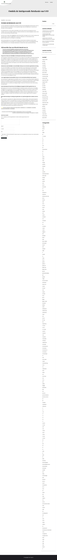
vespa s (43, 524)
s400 (43, 451)
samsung (44, 460)
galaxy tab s (44, 269)
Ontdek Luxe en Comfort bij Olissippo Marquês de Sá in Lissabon (48, 39)
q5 (42, 400)
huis (43, 290)
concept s (44, 226)
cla (42, 222)
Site (1, 131)
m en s (43, 327)
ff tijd (43, 258)
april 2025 (44, 89)
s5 (42, 453)
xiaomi (43, 546)
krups (43, 314)
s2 (42, 441)
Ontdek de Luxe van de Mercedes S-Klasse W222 (48, 45)
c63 (43, 213)
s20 (43, 443)
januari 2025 (44, 95)
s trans (43, 436)
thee (43, 505)
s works (43, 438)
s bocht (43, 423)
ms (42, 366)
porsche (43, 393)
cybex (43, 230)
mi (42, 355)
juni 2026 (43, 63)
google (43, 276)
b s (42, 188)
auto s (43, 185)
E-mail (2, 128)
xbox (43, 545)
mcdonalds (44, 338)
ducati (43, 245)
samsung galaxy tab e (46, 464)
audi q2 (43, 177)
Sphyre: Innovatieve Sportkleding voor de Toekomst (48, 42)
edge (43, 250)
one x (43, 380)
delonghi (43, 235)
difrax (43, 237)
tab (43, 494)
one (43, 378)
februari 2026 (44, 70)
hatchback (44, 282)
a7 (42, 153)
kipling (43, 305)
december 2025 (45, 74)
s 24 (43, 411)
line (43, 321)
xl (42, 548)
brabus (43, 211)
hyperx (43, 291)
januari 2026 (44, 72)
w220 (43, 539)
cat (43, 218)
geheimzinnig (12, 107)
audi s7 (43, 179)
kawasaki (44, 303)
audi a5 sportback (45, 173)
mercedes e (44, 351)
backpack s (44, 192)
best (43, 201)
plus (43, 389)
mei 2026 (44, 65)
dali (43, 233)
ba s (43, 190)
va (42, 516)
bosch (43, 207)
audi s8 (43, 181)
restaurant (44, 406)
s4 (42, 449)
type (43, 509)
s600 (43, 458)
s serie (43, 434)
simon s (43, 481)
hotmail (43, 288)
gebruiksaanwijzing (45, 273)
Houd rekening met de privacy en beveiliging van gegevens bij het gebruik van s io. (17, 52)
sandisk (43, 470)
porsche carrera (45, 396)
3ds (43, 130)
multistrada (44, 368)
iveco (43, 295)
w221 (43, 541)
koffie (43, 306)
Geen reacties (8, 20)
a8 (42, 155)
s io (25, 107)
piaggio (43, 385)
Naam (2, 126)
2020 (43, 125)
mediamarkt (44, 342)
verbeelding (34, 107)
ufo (42, 511)
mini (43, 357)
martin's (43, 331)
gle (42, 275)
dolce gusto (44, 243)
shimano (43, 479)
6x (42, 134)
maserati (44, 333)
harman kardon (45, 280)
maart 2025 (44, 91)
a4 (42, 143)
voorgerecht (44, 533)
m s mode (44, 329)
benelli (43, 200)
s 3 (42, 413)
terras (43, 501)
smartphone (44, 485)
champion (44, 220)
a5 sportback (44, 149)
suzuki (43, 492)
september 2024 (45, 102)
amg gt (43, 162)
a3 (42, 141)
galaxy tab (44, 267)
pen (43, 381)
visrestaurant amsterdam (46, 530)
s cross (43, 425)
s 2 (42, 410)
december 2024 (45, 97)
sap (43, 471)
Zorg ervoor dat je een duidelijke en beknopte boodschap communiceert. (15, 49)
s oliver (43, 430)
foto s (43, 260)
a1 (42, 138)
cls (42, 224)
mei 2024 (44, 110)
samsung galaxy (45, 462)
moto (43, 365)
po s (43, 391)
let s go (43, 320)
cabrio (43, 215)
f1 (42, 252)
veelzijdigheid (29, 107)
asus (43, 168)
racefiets (44, 402)
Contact (51, 2)
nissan (43, 372)
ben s (43, 198)
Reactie (2, 118)
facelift (43, 254)
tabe (43, 496)
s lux (43, 428)
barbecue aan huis (45, 196)
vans (43, 518)
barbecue (44, 194)
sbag (43, 473)
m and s (43, 325)
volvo (43, 531)
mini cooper (44, 359)
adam (43, 156)
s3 (42, 447)
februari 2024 (44, 115)
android (43, 164)
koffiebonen (44, 308)
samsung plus (44, 466)
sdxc (43, 477)
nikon (43, 370)
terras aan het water (46, 503)
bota (43, 209)
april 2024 (44, 112)
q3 (42, 398)
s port (43, 432)
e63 (43, 246)
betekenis (8, 107)
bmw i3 (43, 205)
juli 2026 (43, 61)
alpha (43, 158)
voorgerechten (45, 535)
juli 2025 (43, 83)
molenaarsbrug (45, 363)
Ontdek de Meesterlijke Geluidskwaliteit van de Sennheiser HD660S (48, 35)
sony (43, 488)
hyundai (43, 293)
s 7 (42, 421)
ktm (43, 316)
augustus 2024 (44, 104)
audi (43, 170)
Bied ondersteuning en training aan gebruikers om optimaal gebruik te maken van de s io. (18, 53)
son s (43, 486)
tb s (43, 500)
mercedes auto (45, 346)
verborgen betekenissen (5, 108)
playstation (44, 387)
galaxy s (43, 263)
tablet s (43, 498)
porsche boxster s (45, 395)
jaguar (43, 299)
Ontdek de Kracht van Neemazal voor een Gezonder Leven (48, 31)
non (43, 374)
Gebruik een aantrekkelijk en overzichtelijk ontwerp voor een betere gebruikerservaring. (18, 50)
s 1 (42, 408)
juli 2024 (43, 106)
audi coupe (44, 175)
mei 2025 (44, 87)
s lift (43, 426)
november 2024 (45, 98)
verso (43, 520)
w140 (43, 537)
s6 (42, 456)
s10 (42, 440)
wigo (43, 543)
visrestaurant (44, 528)
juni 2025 (43, 85)
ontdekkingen (22, 107)
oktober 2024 (44, 100)
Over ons (46, 2)
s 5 (42, 417)
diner (43, 239)
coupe (43, 228)
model (43, 361)
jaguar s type (44, 301)
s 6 (42, 419)
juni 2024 (43, 108)
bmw (43, 203)
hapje (43, 278)
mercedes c (44, 348)
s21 (42, 445)
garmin (43, 271)
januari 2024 (44, 117)
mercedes (44, 344)
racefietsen (44, 404)
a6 (42, 151)
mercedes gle (44, 353)
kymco (43, 318)
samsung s (44, 468)
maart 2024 (44, 113)
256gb (43, 126)
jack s (43, 297)
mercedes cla (44, 350)
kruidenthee (44, 312)
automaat (44, 186)
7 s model (44, 136)
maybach (44, 336)
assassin (43, 166)
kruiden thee (44, 310)
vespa (43, 522)
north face (44, 376)
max (43, 335)
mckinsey (44, 340)
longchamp (44, 323)
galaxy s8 (44, 265)
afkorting (4, 107)
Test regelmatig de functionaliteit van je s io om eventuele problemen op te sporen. (17, 51)
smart (43, 483)
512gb (43, 132)
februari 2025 (44, 93)
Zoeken (44, 21)
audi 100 (43, 171)
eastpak (43, 248)
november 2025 (45, 76)
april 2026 (44, 67)
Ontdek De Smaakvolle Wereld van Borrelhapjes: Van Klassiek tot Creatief (25, 112)
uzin (43, 515)
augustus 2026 (44, 59)
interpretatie (17, 107)
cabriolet (44, 216)
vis (42, 526)
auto (43, 183)
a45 (43, 145)
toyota (43, 507)
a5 (42, 147)
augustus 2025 (44, 82)
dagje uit (43, 231)
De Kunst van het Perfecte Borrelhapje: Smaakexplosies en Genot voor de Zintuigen (16, 111)
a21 (42, 140)
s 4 (42, 415)
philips (43, 383)
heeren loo (44, 284)
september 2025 (45, 80)
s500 (43, 455)
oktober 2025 (44, 78)
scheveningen (44, 475)
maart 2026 (44, 68)
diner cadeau (44, 241)
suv (43, 490)
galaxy (43, 261)
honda (43, 286)
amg (43, 160)
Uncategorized (45, 513)
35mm (43, 128)
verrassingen (12, 108)
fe (42, 256)
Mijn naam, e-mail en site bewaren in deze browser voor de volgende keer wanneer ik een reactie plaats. (20, 134)
